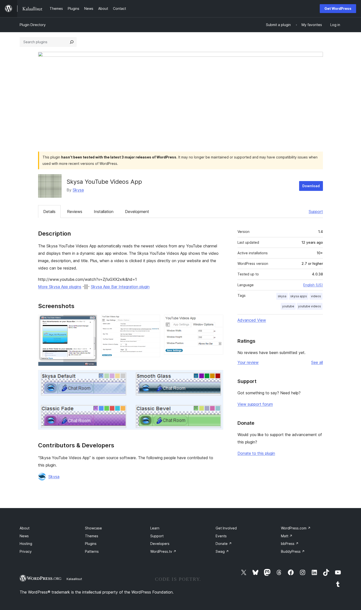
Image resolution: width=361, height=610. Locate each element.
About (24, 528)
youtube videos (309, 306)
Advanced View (251, 320)
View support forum (255, 404)
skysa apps (298, 296)
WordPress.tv (163, 551)
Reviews (74, 211)
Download (311, 186)
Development (137, 211)
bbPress (290, 543)
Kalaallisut (74, 579)
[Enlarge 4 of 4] (216, 376)
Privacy (26, 551)
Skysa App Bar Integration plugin (120, 286)
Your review (248, 362)
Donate (224, 543)
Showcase (93, 528)
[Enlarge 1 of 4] (90, 321)
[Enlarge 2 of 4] (153, 321)
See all (317, 362)
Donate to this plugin (256, 453)
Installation (103, 211)
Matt (286, 536)
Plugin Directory (33, 25)
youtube (288, 306)
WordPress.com (296, 528)
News (24, 536)
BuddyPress (293, 551)
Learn (154, 528)
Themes (91, 536)
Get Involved (226, 528)
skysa (282, 296)
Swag (222, 551)
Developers (159, 543)
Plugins (91, 543)
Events (221, 536)
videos (316, 296)
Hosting (26, 543)
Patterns (92, 551)
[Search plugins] (72, 42)
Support (316, 211)
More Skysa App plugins (59, 286)
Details (49, 211)
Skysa (78, 189)
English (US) (313, 285)
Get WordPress (337, 8)
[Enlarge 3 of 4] (216, 321)
